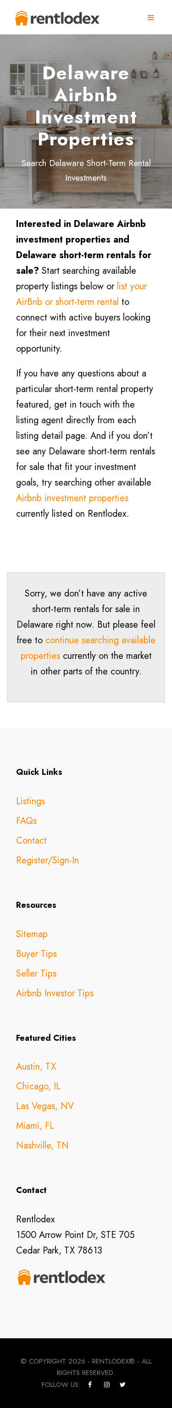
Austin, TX (36, 1066)
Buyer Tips (36, 954)
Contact (31, 840)
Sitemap (32, 934)
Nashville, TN (42, 1145)
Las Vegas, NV (45, 1106)
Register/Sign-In (47, 860)
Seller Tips (36, 973)
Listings (30, 801)
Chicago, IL (38, 1086)
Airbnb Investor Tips (55, 993)
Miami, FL (35, 1125)
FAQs (26, 821)
